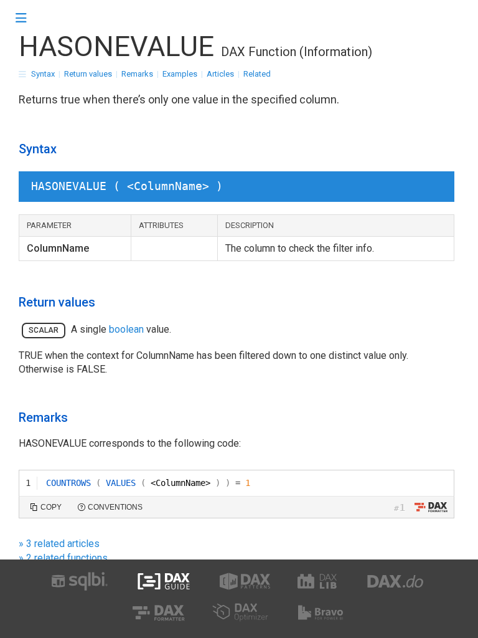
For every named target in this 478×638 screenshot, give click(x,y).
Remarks (137, 74)
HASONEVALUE (116, 46)
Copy (51, 507)
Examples (179, 74)
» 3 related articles (59, 544)
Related (257, 74)
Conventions (115, 507)
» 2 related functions (63, 558)
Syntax (43, 74)
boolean (126, 329)
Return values (88, 74)
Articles (220, 74)
